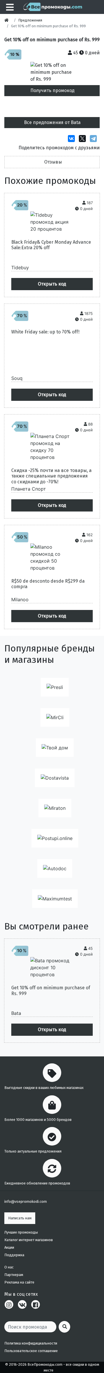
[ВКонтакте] (73, 138)
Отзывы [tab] (53, 162)
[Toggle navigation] (9, 7)
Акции (9, 1247)
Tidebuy (20, 267)
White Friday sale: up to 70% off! (45, 332)
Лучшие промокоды (21, 1232)
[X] (84, 138)
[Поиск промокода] (64, 1327)
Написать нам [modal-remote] (19, 1218)
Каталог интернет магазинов (28, 1240)
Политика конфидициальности (30, 1343)
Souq (17, 378)
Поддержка (14, 1255)
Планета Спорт (28, 489)
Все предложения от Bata (52, 122)
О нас (9, 1267)
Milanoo (20, 599)
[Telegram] (95, 138)
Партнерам (13, 1275)
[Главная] (8, 20)
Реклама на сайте (19, 1282)
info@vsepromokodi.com (25, 1201)
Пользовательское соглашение (31, 1351)
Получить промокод (52, 90)
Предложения (30, 20)
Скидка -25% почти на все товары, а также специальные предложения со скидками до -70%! (51, 476)
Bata (16, 1013)
